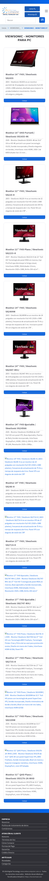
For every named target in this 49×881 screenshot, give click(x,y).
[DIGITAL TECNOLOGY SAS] (11, 11)
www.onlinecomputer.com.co (30, 871)
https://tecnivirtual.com (33, 877)
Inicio (4, 28)
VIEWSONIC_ (15, 28)
